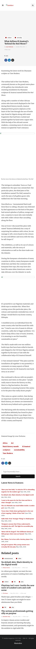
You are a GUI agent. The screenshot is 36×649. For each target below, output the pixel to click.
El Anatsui (26, 446)
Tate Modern (8, 453)
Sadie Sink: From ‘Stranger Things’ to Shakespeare (17, 518)
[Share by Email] (12, 60)
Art (12, 443)
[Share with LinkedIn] (9, 60)
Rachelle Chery (6, 616)
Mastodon (18, 643)
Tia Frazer (5, 593)
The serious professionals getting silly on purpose (17, 612)
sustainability (19, 450)
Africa (5, 443)
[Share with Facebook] (5, 60)
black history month (11, 446)
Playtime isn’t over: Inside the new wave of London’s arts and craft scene (17, 587)
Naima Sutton (6, 567)
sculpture (6, 450)
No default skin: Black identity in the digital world (17, 495)
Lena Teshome (9, 46)
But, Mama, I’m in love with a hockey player (15, 539)
